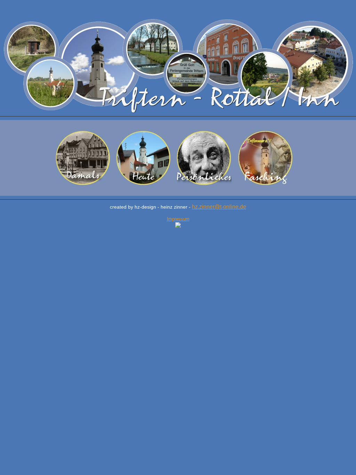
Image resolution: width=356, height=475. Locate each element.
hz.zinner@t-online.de (219, 207)
